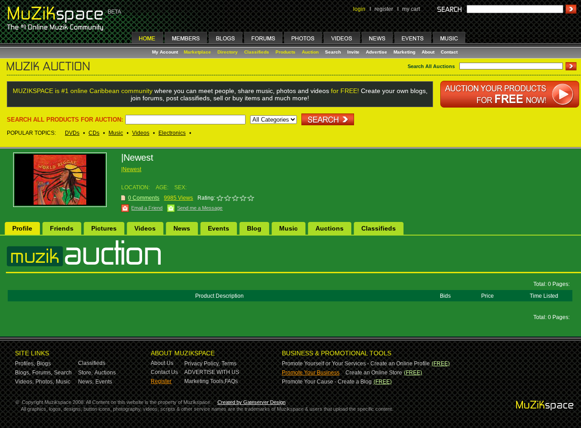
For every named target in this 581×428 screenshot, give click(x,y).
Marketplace (197, 51)
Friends (62, 228)
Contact (449, 51)
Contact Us (164, 372)
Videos (140, 133)
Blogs (44, 363)
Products (285, 51)
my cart (411, 9)
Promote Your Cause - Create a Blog (327, 382)
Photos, (44, 382)
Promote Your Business (311, 372)
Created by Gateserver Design (251, 402)
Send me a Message (199, 208)
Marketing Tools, (204, 381)
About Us (162, 363)
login (359, 9)
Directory (227, 51)
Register (161, 381)
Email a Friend (146, 208)
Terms (229, 363)
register (383, 9)
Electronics (172, 133)
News (181, 228)
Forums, (42, 372)
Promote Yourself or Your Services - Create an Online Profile (356, 363)
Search (333, 51)
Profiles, (25, 363)
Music (115, 133)
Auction (310, 51)
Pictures (104, 228)
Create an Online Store (373, 372)
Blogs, (22, 372)
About (428, 51)
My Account (165, 51)
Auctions (329, 228)
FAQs (231, 381)
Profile (22, 228)
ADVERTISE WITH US (211, 372)
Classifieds (256, 51)
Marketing (404, 51)
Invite (353, 51)
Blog (254, 228)
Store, (85, 372)
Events (218, 228)
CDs (94, 133)
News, (86, 382)
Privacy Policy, (202, 363)
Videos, (24, 382)
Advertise (376, 51)
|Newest (131, 169)
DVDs (72, 133)
